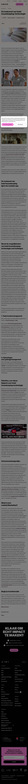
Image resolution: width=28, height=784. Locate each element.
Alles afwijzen (20, 124)
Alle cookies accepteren (7, 124)
